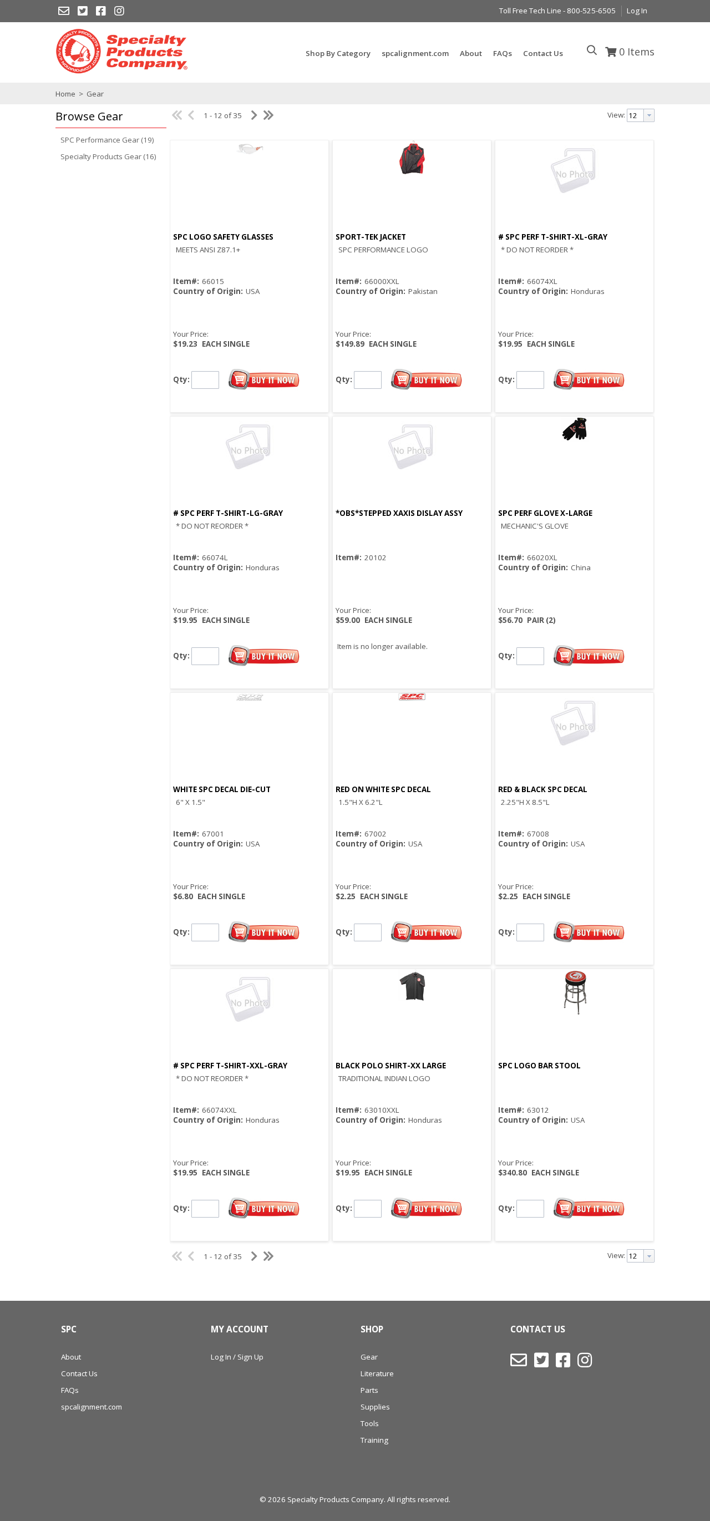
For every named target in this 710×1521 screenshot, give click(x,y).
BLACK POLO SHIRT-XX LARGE (391, 1066)
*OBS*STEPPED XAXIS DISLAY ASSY (399, 513)
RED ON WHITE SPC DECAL (383, 789)
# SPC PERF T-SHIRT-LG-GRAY (228, 513)
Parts (369, 1390)
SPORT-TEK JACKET (371, 237)
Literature (377, 1373)
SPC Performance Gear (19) (107, 140)
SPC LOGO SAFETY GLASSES (223, 237)
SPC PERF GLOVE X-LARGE (545, 513)
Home (65, 94)
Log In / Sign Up (237, 1357)
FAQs (70, 1390)
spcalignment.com (91, 1407)
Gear (94, 94)
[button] (108, 117)
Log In (637, 11)
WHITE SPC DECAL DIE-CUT (222, 789)
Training (374, 1440)
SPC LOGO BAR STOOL (539, 1066)
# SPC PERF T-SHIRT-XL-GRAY (552, 237)
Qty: (181, 379)
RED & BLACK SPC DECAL (542, 789)
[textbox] (635, 115)
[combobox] (641, 115)
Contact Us (79, 1373)
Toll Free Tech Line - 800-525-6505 (557, 11)
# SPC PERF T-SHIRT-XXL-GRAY (230, 1066)
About (71, 1357)
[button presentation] (649, 115)
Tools (370, 1423)
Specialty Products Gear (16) (108, 156)
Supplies (375, 1407)
